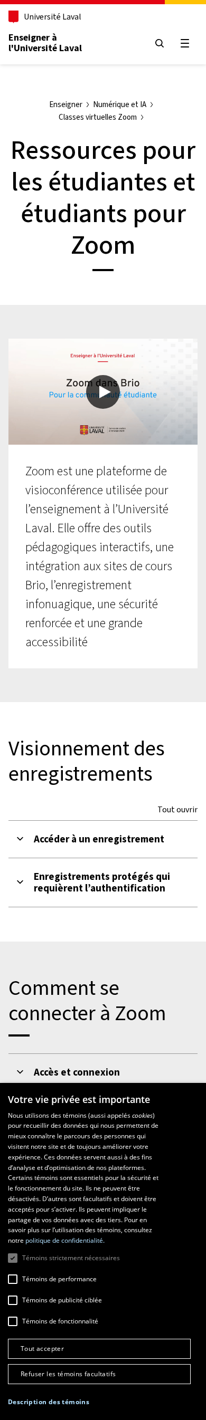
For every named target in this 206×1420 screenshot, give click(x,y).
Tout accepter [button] (42, 1348)
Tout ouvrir (177, 809)
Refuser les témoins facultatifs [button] (68, 1373)
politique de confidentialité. (65, 1240)
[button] (48, 1402)
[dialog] (103, 1251)
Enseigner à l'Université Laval (45, 42)
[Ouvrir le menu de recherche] (159, 43)
